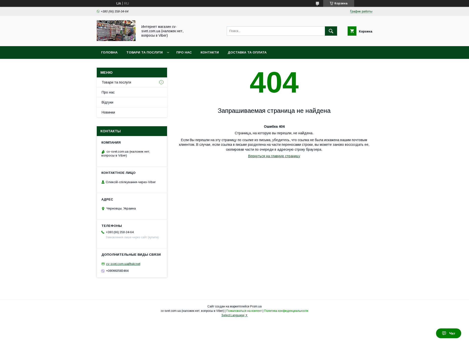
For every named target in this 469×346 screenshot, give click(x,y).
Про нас (184, 52)
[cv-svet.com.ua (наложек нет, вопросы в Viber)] (116, 40)
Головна (109, 52)
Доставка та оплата (247, 52)
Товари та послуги (144, 52)
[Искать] (331, 31)
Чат (452, 333)
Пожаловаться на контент (244, 311)
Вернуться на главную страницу (274, 156)
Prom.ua (256, 306)
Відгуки (107, 102)
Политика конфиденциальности (286, 311)
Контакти (210, 52)
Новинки (108, 112)
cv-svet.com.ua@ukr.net (123, 264)
